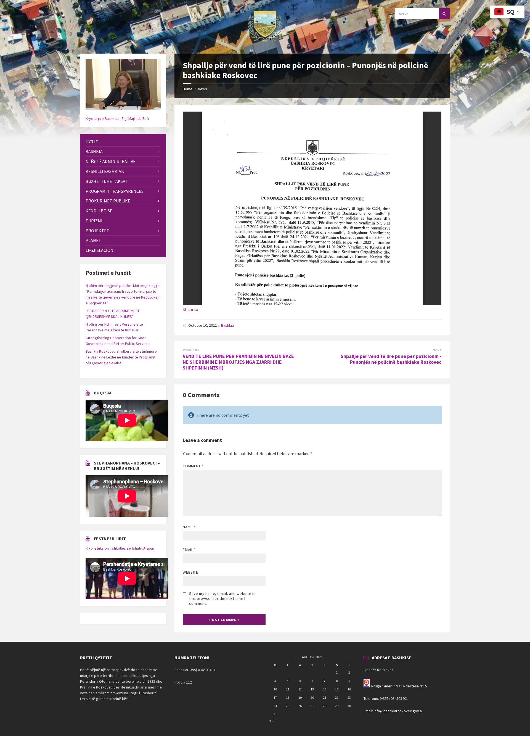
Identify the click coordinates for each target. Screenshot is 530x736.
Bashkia (227, 325)
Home (187, 88)
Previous (191, 350)
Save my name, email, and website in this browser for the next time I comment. (222, 598)
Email (189, 549)
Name (189, 526)
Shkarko (190, 309)
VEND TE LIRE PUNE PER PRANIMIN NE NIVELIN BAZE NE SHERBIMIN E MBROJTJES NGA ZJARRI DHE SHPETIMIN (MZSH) (238, 362)
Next (437, 350)
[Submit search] (444, 13)
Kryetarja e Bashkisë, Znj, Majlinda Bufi (117, 118)
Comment (193, 465)
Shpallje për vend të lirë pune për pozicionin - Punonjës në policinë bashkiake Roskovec (391, 359)
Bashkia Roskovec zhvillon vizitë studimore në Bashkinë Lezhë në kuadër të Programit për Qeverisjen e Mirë (121, 357)
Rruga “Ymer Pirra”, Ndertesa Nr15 (399, 686)
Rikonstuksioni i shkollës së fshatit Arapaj (120, 548)
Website (190, 572)
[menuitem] (123, 142)
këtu (125, 698)
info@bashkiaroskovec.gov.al (398, 710)
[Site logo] (265, 43)
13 (312, 689)
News (202, 88)
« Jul (272, 720)
